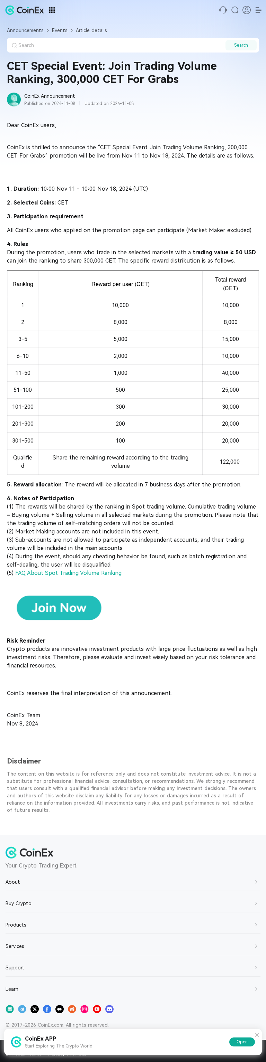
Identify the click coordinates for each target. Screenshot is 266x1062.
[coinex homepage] (26, 10)
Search (241, 45)
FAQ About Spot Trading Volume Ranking (68, 573)
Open (242, 1042)
